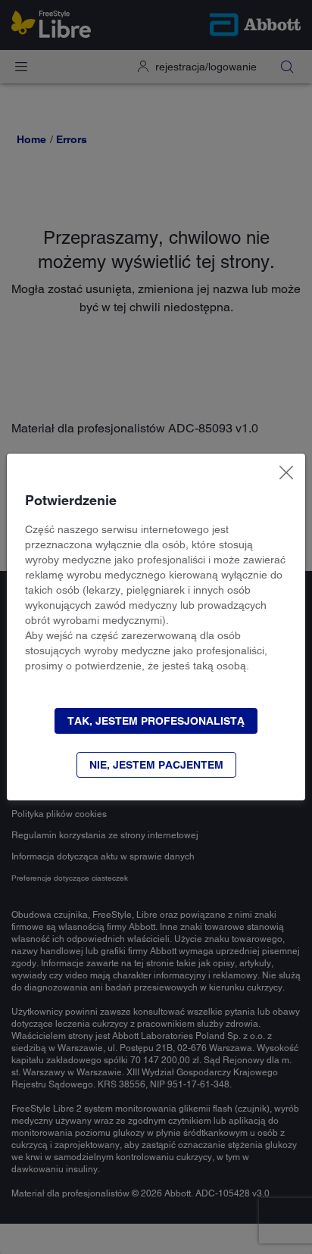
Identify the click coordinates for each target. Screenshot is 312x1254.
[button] (156, 721)
